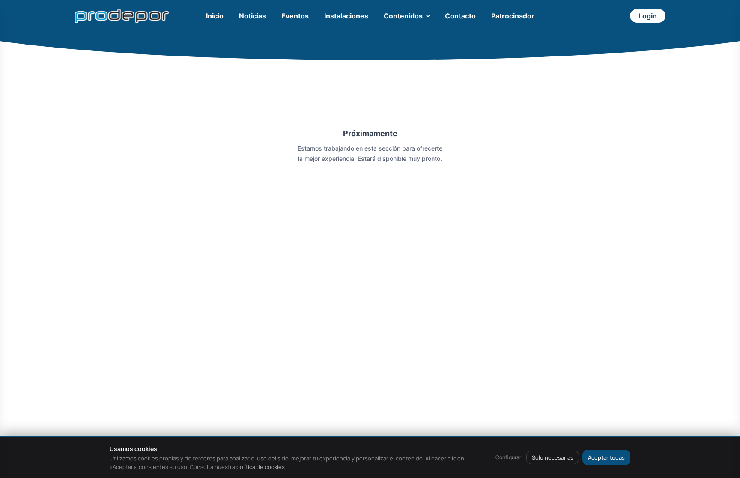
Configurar (508, 457)
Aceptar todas (606, 457)
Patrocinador (512, 16)
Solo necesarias (552, 457)
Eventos (295, 16)
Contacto (460, 16)
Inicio (215, 16)
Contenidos (403, 16)
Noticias (252, 16)
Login (648, 16)
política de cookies (260, 467)
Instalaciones (346, 16)
